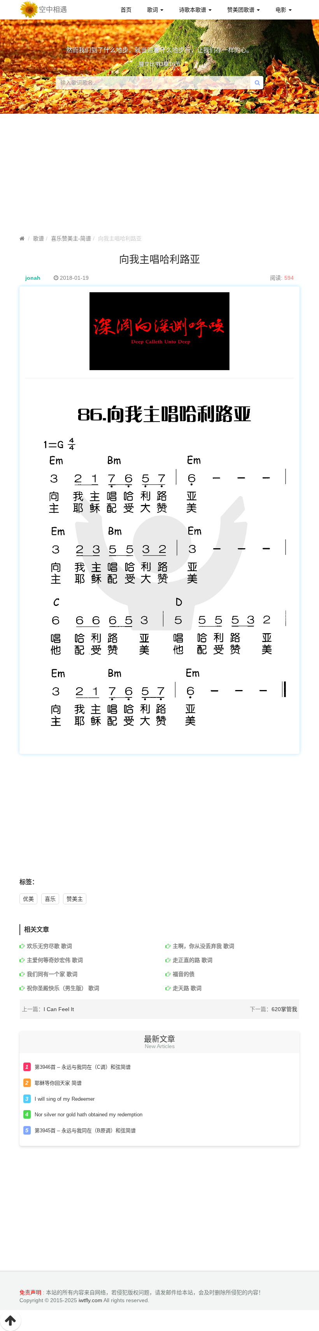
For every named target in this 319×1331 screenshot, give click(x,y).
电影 (281, 10)
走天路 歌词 (187, 988)
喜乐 (50, 899)
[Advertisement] (159, 820)
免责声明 (30, 1292)
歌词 (153, 10)
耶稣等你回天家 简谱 (58, 1083)
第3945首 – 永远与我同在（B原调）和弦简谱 (85, 1130)
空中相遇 (53, 10)
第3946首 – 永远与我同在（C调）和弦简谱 (83, 1067)
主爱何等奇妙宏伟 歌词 (55, 960)
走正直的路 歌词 (192, 960)
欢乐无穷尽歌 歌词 (49, 946)
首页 (126, 10)
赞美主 (75, 899)
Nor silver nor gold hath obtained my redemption (88, 1114)
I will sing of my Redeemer (65, 1099)
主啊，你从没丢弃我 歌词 (203, 946)
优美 (28, 899)
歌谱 (38, 238)
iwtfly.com (90, 1300)
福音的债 (184, 974)
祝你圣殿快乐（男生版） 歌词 (63, 988)
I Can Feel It (59, 1009)
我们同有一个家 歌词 (52, 974)
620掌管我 (284, 1009)
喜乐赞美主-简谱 (71, 238)
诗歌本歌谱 (193, 10)
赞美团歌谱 (241, 10)
